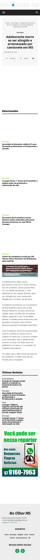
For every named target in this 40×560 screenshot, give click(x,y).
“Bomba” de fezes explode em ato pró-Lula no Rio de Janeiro (11, 489)
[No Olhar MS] (20, 5)
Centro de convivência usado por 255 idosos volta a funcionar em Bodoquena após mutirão (19, 259)
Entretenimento (8, 378)
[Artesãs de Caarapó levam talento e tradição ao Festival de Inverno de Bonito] (32, 383)
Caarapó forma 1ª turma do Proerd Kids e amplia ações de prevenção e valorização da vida (20, 183)
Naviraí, (21, 290)
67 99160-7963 (12, 522)
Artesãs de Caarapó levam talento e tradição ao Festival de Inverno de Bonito (13, 384)
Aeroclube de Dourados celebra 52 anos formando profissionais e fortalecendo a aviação (19, 146)
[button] (3, 12)
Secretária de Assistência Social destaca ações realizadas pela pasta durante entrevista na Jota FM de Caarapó (18, 221)
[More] (33, 58)
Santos (9, 285)
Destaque (15, 23)
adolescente (10, 282)
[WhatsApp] (23, 551)
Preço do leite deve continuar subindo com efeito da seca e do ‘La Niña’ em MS (29, 490)
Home (7, 23)
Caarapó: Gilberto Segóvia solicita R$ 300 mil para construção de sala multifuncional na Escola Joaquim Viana (12, 409)
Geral (4, 402)
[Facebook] (17, 551)
